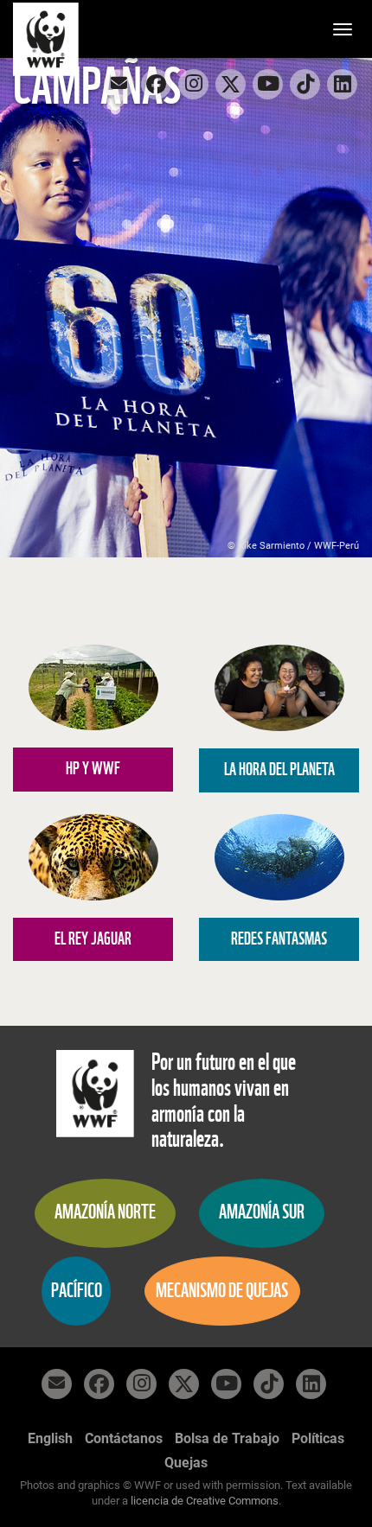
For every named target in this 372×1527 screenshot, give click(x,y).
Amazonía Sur (262, 1212)
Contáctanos (124, 1438)
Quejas (186, 1462)
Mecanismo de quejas (222, 1290)
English (50, 1438)
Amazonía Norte (105, 1212)
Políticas (318, 1438)
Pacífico (76, 1290)
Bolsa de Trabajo (227, 1438)
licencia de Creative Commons (205, 1500)
